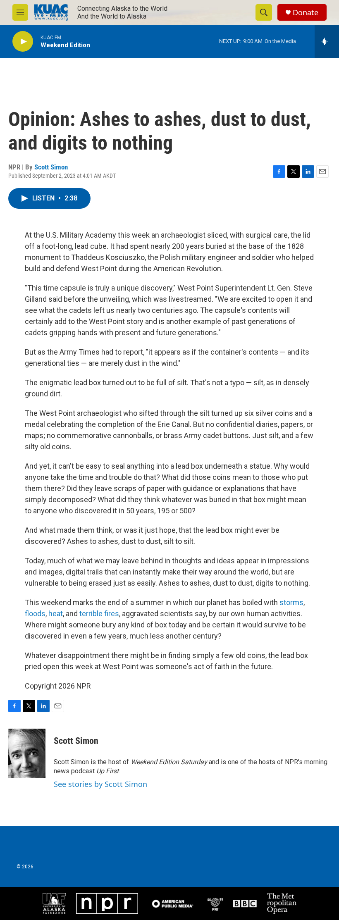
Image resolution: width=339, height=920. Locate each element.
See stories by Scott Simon (100, 784)
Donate (305, 12)
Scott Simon (51, 167)
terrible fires (99, 613)
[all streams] (327, 41)
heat (55, 613)
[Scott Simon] (26, 753)
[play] (22, 41)
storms (291, 602)
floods (35, 613)
